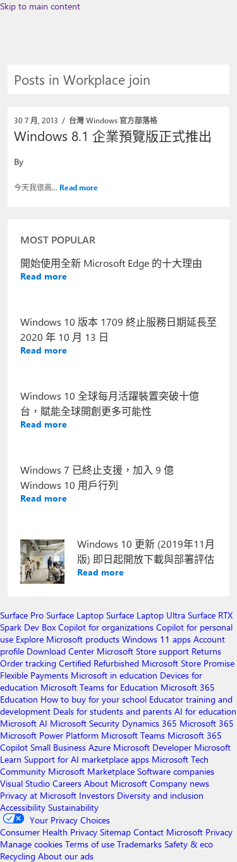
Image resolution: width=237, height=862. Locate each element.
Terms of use (89, 844)
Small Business (58, 747)
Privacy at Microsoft (38, 795)
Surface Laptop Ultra (145, 615)
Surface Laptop (75, 615)
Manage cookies (31, 844)
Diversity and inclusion (160, 795)
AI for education (205, 711)
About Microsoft (115, 783)
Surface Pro (22, 615)
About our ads (66, 856)
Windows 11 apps (156, 639)
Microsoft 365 (206, 723)
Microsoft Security (84, 723)
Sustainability (73, 807)
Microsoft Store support (143, 651)
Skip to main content (40, 6)
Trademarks (139, 844)
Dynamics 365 (149, 723)
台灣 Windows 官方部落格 (113, 120)
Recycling (17, 856)
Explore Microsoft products (67, 639)
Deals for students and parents (112, 711)
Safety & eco (188, 844)
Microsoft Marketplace (91, 771)
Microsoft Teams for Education (99, 687)
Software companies (175, 771)
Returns (206, 651)
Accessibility (23, 807)
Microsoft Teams (133, 735)
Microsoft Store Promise (188, 663)
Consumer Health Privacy (48, 832)
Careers (67, 783)
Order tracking (28, 663)
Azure (99, 747)
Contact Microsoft (168, 832)
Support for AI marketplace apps (86, 759)
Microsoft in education (114, 675)
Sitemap (115, 832)
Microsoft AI (23, 723)
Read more (78, 187)
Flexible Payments (34, 675)
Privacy (219, 832)
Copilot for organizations (106, 627)
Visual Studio (25, 783)
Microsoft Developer (152, 747)
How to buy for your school (93, 699)
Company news (179, 783)
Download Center (60, 651)
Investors (96, 795)
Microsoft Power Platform (49, 735)
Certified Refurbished (99, 663)
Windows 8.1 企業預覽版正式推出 (113, 135)
